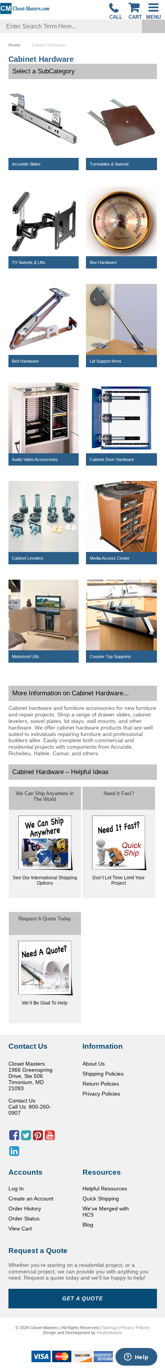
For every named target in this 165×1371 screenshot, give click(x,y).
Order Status (24, 1218)
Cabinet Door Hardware (112, 459)
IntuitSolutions (109, 1332)
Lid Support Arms (106, 361)
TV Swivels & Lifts (28, 262)
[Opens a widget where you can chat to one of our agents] (136, 1357)
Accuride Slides (26, 164)
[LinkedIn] (14, 1153)
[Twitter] (26, 1137)
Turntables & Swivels (109, 164)
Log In (16, 1188)
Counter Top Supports (110, 656)
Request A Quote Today (44, 919)
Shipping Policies (103, 1074)
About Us (93, 1064)
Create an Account (30, 1198)
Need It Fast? (119, 793)
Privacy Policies (101, 1094)
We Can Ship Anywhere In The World (45, 796)
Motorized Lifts (25, 656)
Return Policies (100, 1084)
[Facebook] (14, 1137)
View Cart (20, 1228)
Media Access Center (110, 558)
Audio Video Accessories (35, 459)
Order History (24, 1208)
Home (14, 45)
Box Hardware (103, 262)
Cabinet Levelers (27, 558)
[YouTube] (50, 1137)
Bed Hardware (25, 361)
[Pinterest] (38, 1137)
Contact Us (21, 1100)
